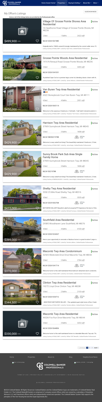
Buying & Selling (75, 4)
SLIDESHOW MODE (91, 11)
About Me (87, 4)
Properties (62, 4)
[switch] (37, 41)
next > (96, 348)
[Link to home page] (13, 3)
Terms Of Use (22, 374)
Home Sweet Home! (48, 3)
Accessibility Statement (55, 374)
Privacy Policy (36, 374)
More (96, 4)
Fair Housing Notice (76, 374)
